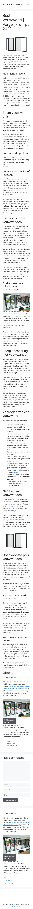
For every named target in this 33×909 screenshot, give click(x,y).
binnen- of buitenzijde (10, 506)
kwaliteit (6, 566)
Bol (9, 741)
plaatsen (19, 181)
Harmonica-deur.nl (13, 4)
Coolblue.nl (12, 743)
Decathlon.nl (12, 746)
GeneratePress (16, 906)
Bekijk (9, 721)
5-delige (15, 472)
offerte (5, 107)
